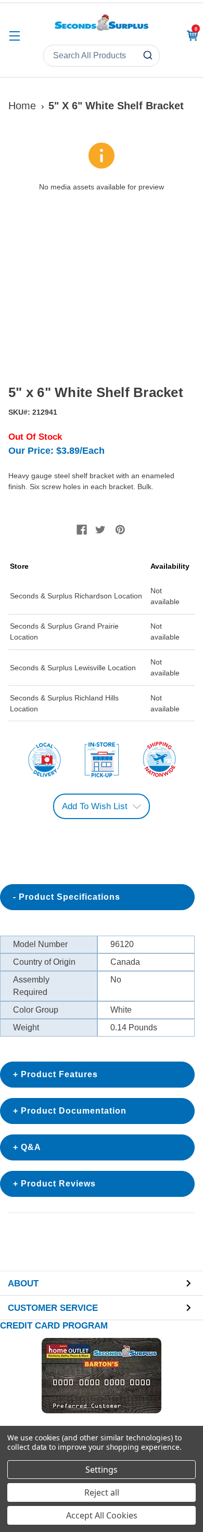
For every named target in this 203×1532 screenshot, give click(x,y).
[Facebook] (82, 529)
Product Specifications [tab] (69, 896)
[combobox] (101, 56)
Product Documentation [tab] (73, 1110)
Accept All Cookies (101, 1515)
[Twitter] (100, 529)
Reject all (101, 1492)
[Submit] (149, 55)
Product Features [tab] (59, 1074)
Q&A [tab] (31, 1147)
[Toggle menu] (14, 35)
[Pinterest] (120, 529)
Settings (101, 1469)
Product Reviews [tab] (58, 1183)
